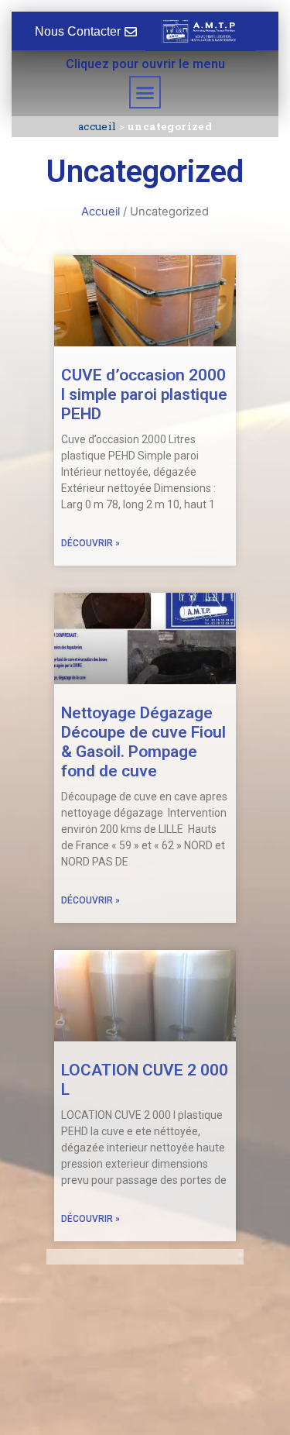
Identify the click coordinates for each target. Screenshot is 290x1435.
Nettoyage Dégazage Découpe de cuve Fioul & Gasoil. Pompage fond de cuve (143, 742)
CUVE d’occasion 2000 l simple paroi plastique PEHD (144, 394)
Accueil (97, 126)
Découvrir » (90, 543)
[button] (145, 92)
